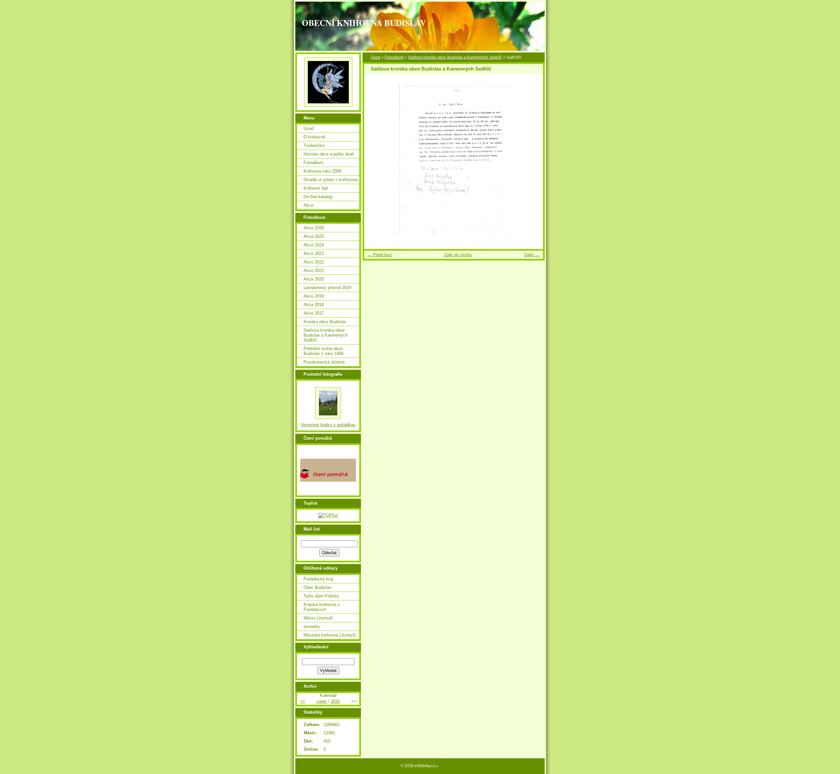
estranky (312, 626)
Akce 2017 (314, 313)
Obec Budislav (317, 587)
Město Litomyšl (318, 618)
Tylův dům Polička (321, 596)
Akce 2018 (314, 304)
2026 (335, 701)
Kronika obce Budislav (325, 321)
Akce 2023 (314, 253)
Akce (308, 205)
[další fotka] (532, 159)
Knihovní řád (315, 188)
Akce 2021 (314, 270)
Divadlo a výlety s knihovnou (331, 179)
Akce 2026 (314, 227)
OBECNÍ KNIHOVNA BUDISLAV (364, 22)
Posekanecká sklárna (324, 362)
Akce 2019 (314, 296)
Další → (532, 254)
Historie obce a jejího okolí (329, 154)
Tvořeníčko (314, 145)
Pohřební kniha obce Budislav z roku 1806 (324, 351)
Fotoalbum (394, 57)
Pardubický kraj (318, 578)
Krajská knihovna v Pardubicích (322, 607)
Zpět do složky (458, 254)
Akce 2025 (314, 236)
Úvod (375, 57)
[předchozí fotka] (375, 159)
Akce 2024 (314, 244)
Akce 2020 (314, 279)
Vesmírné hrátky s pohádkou (328, 424)
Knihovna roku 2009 (322, 171)
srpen (321, 701)
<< (302, 701)
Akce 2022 (314, 262)
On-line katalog (318, 196)
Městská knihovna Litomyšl (330, 635)
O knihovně (314, 137)
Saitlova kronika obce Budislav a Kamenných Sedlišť (455, 57)
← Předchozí (380, 254)
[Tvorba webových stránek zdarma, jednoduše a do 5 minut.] (437, 766)
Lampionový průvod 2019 (327, 287)
